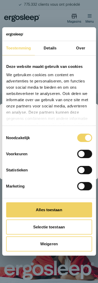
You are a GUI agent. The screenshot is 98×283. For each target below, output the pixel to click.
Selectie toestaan (49, 227)
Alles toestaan (49, 210)
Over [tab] (80, 48)
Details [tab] (50, 48)
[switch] (84, 154)
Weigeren (49, 244)
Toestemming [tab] (18, 48)
